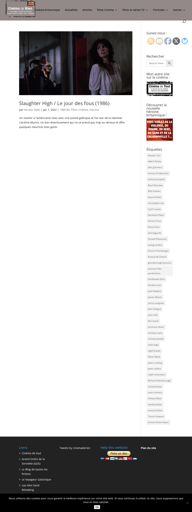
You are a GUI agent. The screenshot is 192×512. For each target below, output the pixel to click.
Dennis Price (154, 221)
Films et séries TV (133, 10)
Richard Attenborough (159, 380)
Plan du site (148, 448)
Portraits (159, 10)
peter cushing (155, 362)
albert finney (154, 161)
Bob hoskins (154, 191)
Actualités (71, 10)
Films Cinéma (105, 10)
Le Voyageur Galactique (36, 479)
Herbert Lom (154, 285)
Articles (87, 10)
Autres (177, 10)
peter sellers (154, 368)
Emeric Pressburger (158, 250)
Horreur (94, 109)
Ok (97, 507)
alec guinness (155, 167)
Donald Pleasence (157, 239)
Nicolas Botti (32, 109)
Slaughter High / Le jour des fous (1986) (64, 103)
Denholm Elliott (156, 215)
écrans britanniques (158, 422)
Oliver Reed (154, 356)
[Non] (187, 503)
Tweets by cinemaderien (75, 448)
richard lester (155, 386)
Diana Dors (154, 227)
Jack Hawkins (154, 291)
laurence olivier (156, 327)
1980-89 (65, 109)
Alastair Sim (154, 155)
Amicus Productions (158, 173)
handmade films (156, 279)
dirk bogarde (154, 233)
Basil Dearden (155, 185)
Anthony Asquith (156, 179)
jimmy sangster (156, 303)
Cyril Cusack (154, 209)
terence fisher (155, 410)
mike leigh (153, 344)
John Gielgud (154, 309)
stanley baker (155, 404)
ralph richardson (156, 374)
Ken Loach (153, 321)
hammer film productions (154, 271)
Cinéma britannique (47, 10)
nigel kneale (154, 350)
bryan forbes (154, 197)
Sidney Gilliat (154, 398)
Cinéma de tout (31, 453)
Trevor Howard (156, 416)
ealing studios (155, 245)
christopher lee (156, 203)
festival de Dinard (157, 256)
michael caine (155, 333)
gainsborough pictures (159, 262)
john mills (153, 315)
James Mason (155, 297)
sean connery (155, 392)
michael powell (156, 338)
